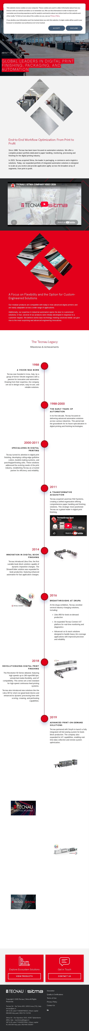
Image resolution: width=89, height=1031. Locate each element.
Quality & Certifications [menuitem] (55, 994)
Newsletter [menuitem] (50, 991)
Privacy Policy (55, 16)
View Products (24, 976)
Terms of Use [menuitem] (51, 998)
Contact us (64, 976)
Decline (74, 28)
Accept (56, 28)
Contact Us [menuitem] (51, 1005)
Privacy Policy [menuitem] (52, 1002)
